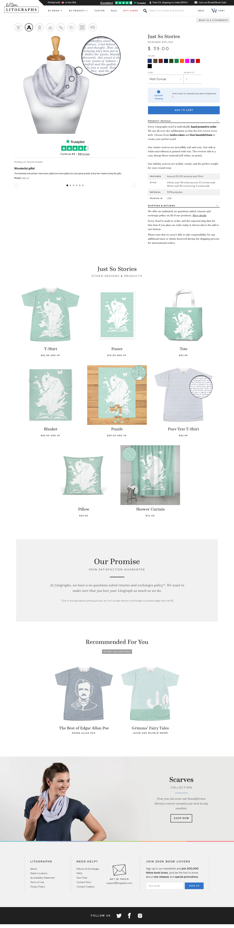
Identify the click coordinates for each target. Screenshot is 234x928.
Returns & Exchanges (88, 868)
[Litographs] (21, 8)
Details (159, 121)
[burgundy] (160, 61)
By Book (54, 10)
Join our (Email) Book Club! (212, 2)
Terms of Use (37, 882)
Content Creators (85, 886)
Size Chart (82, 877)
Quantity (189, 72)
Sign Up (194, 886)
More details (199, 215)
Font (150, 72)
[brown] (155, 61)
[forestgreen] (171, 61)
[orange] (181, 61)
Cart (219, 10)
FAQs (79, 873)
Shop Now (181, 818)
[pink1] (187, 61)
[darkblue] (166, 61)
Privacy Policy (37, 886)
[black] (149, 66)
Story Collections (117, 651)
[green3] (176, 61)
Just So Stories (164, 36)
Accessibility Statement (42, 877)
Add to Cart (184, 110)
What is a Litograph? (213, 20)
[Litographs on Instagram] (139, 915)
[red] (197, 61)
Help (201, 10)
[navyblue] (149, 61)
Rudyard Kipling (160, 42)
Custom (100, 10)
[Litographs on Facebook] (129, 915)
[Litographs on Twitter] (118, 915)
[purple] (192, 61)
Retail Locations (38, 873)
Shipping (161, 205)
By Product (77, 10)
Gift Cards (130, 10)
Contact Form (84, 882)
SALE (114, 10)
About (33, 868)
